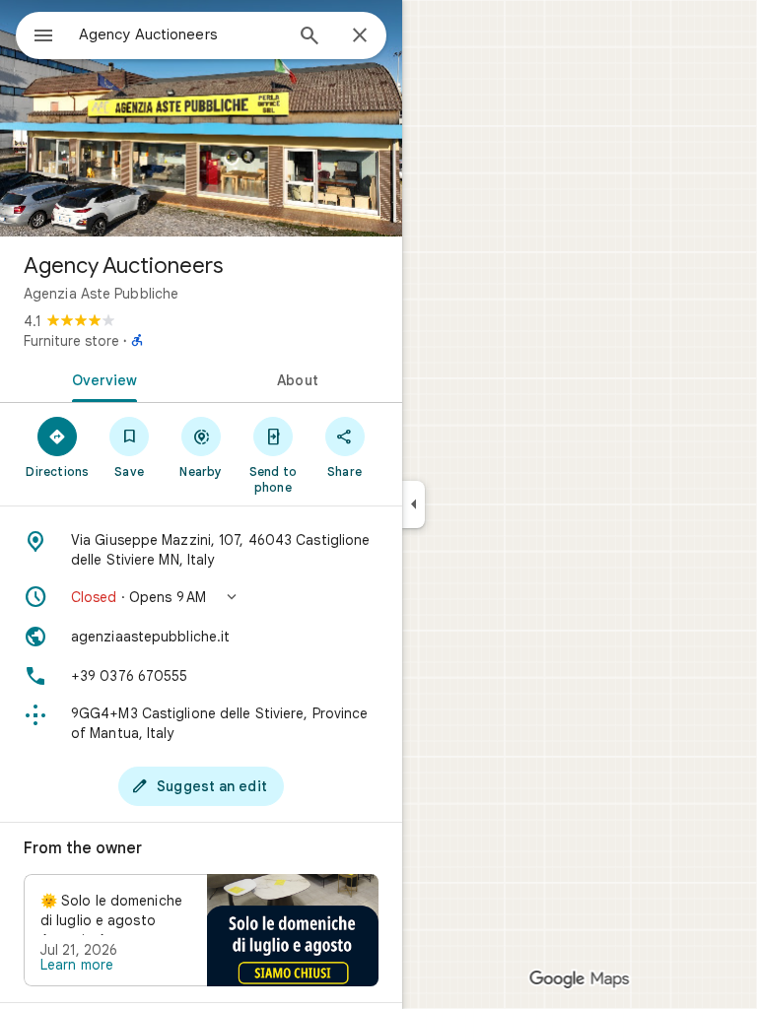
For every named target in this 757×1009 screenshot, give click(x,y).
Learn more (76, 965)
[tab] (100, 378)
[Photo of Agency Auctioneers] (201, 118)
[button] (201, 597)
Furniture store (71, 341)
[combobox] (180, 34)
